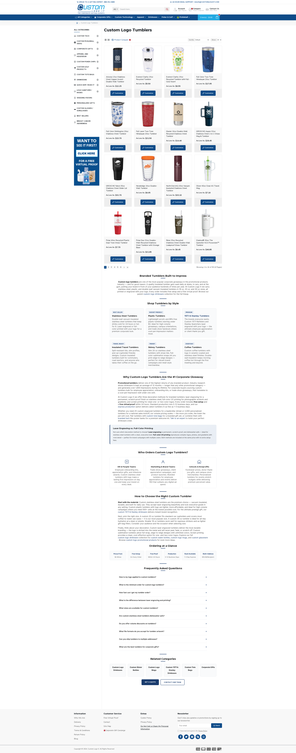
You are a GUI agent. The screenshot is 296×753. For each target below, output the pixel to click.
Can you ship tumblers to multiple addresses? (138, 639)
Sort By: (191, 40)
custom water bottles (160, 537)
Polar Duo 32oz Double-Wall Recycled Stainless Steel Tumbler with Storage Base (147, 244)
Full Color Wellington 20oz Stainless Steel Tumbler (117, 132)
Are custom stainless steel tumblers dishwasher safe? (142, 616)
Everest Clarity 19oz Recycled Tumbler (144, 78)
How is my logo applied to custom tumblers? (137, 577)
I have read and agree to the (193, 731)
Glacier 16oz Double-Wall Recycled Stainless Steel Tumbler (177, 133)
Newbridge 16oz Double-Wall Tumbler (146, 187)
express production (126, 407)
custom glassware (200, 537)
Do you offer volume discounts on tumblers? (137, 623)
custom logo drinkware (153, 294)
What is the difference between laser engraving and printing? (145, 600)
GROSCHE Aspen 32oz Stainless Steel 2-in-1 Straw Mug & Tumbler (208, 133)
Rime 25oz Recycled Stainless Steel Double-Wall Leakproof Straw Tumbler (178, 242)
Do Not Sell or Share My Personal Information (154, 727)
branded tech (124, 418)
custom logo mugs (179, 537)
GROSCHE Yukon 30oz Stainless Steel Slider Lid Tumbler (116, 188)
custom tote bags (154, 416)
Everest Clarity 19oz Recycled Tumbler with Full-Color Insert (177, 79)
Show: (214, 40)
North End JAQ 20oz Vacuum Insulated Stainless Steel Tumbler (178, 188)
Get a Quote (150, 682)
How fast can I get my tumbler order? (134, 592)
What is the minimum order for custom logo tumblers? (141, 585)
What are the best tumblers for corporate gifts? (139, 647)
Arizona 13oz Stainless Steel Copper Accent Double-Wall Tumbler (115, 79)
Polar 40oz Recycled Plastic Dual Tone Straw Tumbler (117, 241)
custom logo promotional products (141, 540)
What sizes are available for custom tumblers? (138, 608)
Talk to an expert (177, 418)
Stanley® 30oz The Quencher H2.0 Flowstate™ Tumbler (207, 242)
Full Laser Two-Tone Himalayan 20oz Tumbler (146, 132)
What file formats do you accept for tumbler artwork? (141, 631)
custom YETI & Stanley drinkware (132, 512)
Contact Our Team (172, 682)
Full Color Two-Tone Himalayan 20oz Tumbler (206, 78)
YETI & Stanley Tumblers (197, 316)
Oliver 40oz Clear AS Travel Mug (207, 187)
